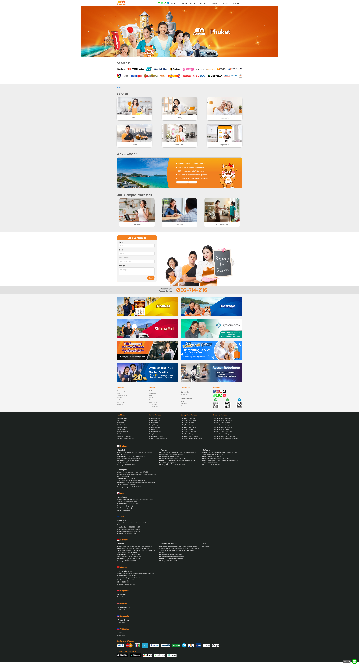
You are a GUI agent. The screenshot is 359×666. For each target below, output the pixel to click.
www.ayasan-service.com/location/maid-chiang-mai (139, 482)
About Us (120, 404)
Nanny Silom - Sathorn (156, 436)
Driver (119, 393)
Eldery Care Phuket (187, 429)
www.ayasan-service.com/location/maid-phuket (180, 460)
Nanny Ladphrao (154, 418)
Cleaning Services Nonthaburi (222, 427)
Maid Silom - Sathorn (124, 436)
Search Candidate (182, 182)
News (150, 400)
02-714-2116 (194, 290)
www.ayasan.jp (127, 508)
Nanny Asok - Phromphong (158, 438)
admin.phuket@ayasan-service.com (175, 458)
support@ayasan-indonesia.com (131, 556)
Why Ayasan (121, 402)
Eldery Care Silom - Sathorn (190, 436)
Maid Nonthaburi (122, 427)
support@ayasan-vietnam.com (131, 578)
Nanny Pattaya (154, 434)
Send (151, 278)
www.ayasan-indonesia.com (131, 558)
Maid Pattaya (121, 434)
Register (225, 3)
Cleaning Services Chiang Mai (222, 431)
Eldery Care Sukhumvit (188, 420)
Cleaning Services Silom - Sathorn (224, 436)
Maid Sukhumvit (122, 420)
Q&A (150, 395)
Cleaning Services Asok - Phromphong (225, 438)
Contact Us (214, 3)
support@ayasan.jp (127, 506)
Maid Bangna (121, 422)
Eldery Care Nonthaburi (188, 427)
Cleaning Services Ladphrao (222, 418)
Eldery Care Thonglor (188, 425)
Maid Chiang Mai (122, 431)
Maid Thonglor (121, 425)
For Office (203, 3)
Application (120, 400)
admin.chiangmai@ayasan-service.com (134, 480)
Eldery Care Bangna (187, 422)
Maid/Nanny (121, 391)
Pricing (192, 3)
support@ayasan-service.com (131, 458)
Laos (182, 401)
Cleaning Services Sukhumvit (222, 420)
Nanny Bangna (154, 422)
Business (119, 397)
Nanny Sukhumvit (155, 420)
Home (173, 3)
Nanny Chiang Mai (155, 431)
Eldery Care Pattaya (187, 434)
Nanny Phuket (153, 429)
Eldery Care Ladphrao (188, 418)
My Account (152, 391)
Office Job (154, 404)
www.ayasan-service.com (131, 460)
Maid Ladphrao (122, 418)
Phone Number (124, 258)
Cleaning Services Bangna (221, 422)
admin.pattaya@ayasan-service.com (218, 458)
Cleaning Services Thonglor (222, 425)
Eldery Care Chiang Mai (188, 431)
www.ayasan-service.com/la (131, 531)
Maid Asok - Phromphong (125, 438)
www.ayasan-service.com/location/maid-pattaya (223, 460)
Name (121, 242)
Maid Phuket (121, 429)
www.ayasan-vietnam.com (131, 580)
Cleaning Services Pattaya (221, 434)
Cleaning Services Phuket (221, 429)
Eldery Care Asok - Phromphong (191, 438)
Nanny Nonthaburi (155, 427)
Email (121, 250)
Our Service (192, 182)
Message (122, 265)
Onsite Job (154, 406)
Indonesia (184, 403)
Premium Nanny (122, 395)
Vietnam (183, 406)
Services (182, 3)
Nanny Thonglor (154, 425)
